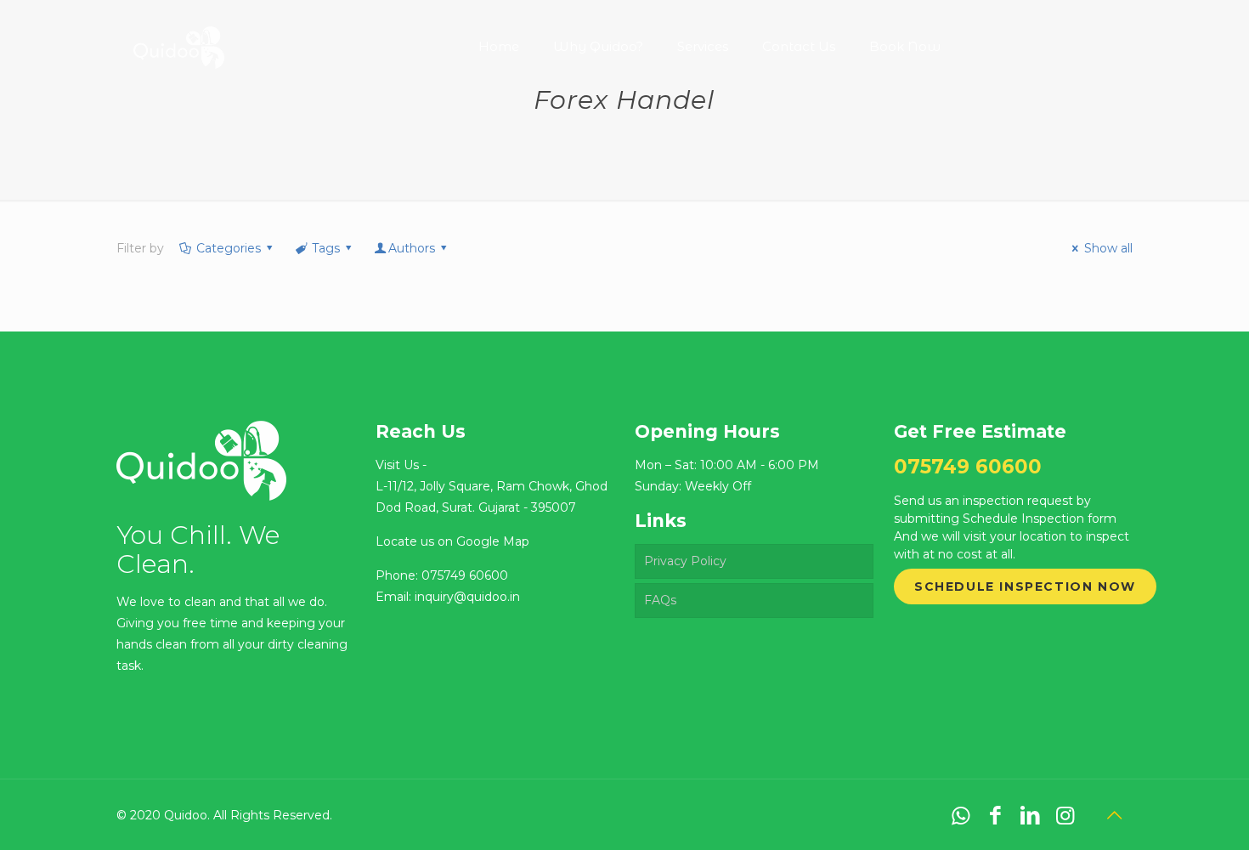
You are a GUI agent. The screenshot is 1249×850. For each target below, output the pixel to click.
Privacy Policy (685, 561)
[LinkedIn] (1030, 815)
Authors (411, 248)
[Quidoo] (178, 34)
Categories (228, 248)
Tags (326, 248)
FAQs (660, 600)
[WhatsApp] (960, 815)
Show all (1108, 248)
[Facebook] (995, 815)
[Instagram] (1065, 815)
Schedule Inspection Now (1025, 586)
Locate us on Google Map (452, 541)
